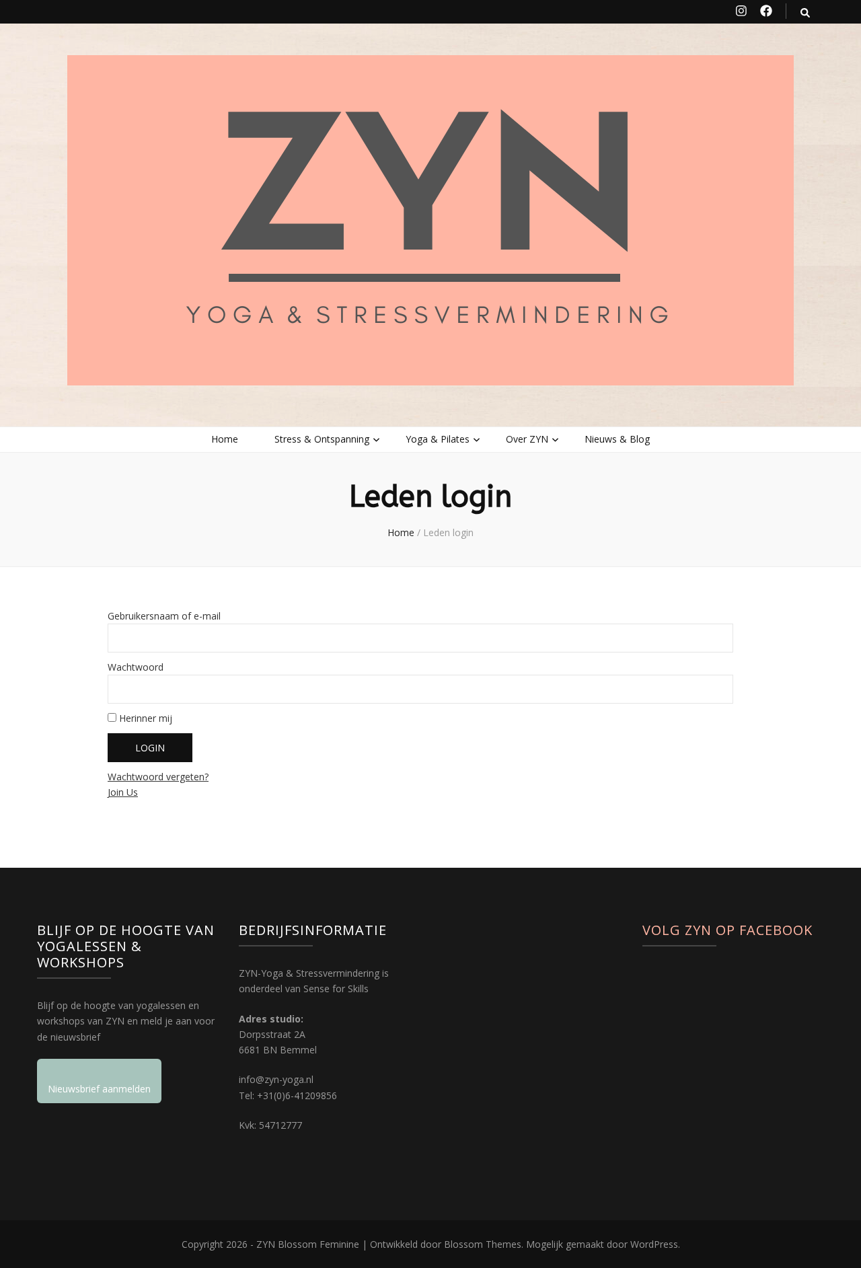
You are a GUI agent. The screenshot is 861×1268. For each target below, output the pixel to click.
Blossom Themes (482, 1244)
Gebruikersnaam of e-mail (164, 615)
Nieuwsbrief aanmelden (99, 1088)
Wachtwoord (135, 667)
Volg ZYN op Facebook (727, 930)
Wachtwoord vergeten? (158, 776)
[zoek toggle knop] (805, 12)
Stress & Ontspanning (321, 439)
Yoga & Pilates (438, 439)
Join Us (123, 792)
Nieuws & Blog (617, 439)
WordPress (654, 1244)
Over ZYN (527, 439)
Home (224, 439)
